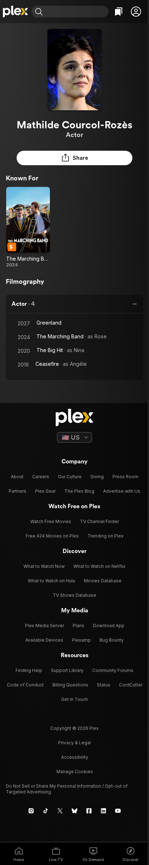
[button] (136, 11)
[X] (60, 811)
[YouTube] (118, 811)
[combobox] (76, 11)
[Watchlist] (118, 11)
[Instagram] (31, 811)
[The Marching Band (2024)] (28, 227)
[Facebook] (89, 811)
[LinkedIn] (103, 811)
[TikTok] (45, 811)
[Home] (16, 11)
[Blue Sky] (74, 811)
